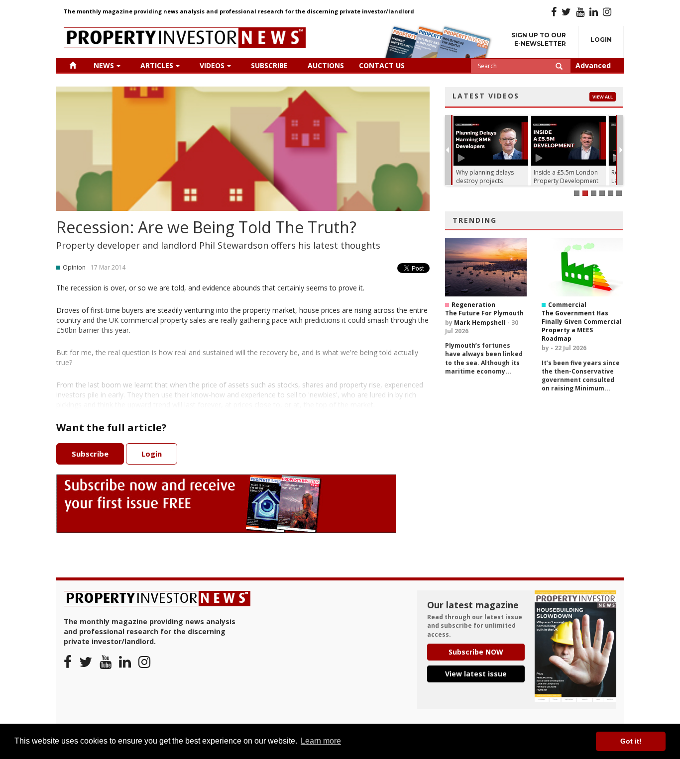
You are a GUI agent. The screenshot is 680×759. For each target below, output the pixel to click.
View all (602, 97)
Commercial (567, 304)
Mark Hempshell (480, 322)
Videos (212, 65)
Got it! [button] (631, 741)
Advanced (593, 65)
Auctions (326, 65)
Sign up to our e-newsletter (538, 39)
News (104, 65)
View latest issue (476, 673)
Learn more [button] (321, 741)
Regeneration (473, 304)
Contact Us (382, 65)
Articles (156, 65)
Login (601, 39)
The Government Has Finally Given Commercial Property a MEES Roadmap (582, 326)
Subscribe (269, 65)
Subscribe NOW (476, 652)
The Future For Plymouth (484, 313)
